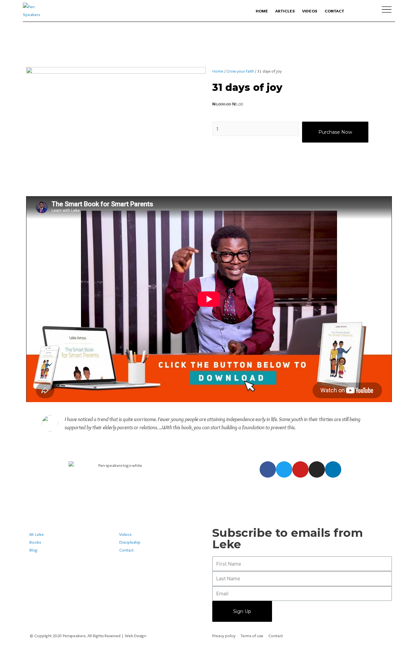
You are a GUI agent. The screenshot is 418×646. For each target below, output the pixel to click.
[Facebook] (268, 469)
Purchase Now (335, 132)
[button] (209, 299)
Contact (334, 10)
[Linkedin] (333, 469)
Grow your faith (240, 71)
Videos (309, 10)
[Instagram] (317, 469)
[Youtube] (300, 469)
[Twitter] (284, 469)
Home (262, 10)
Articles (285, 10)
